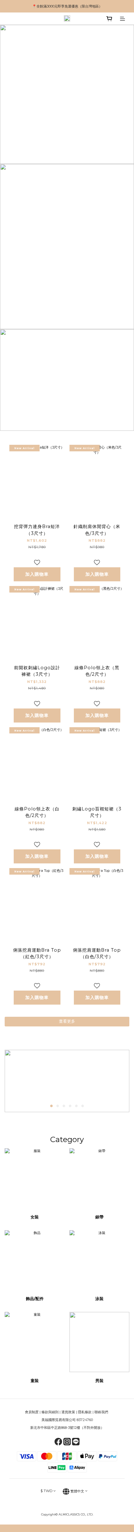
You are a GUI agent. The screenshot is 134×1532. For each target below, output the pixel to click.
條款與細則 (50, 1412)
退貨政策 (68, 1412)
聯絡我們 (101, 1412)
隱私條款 (85, 1412)
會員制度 (32, 1412)
